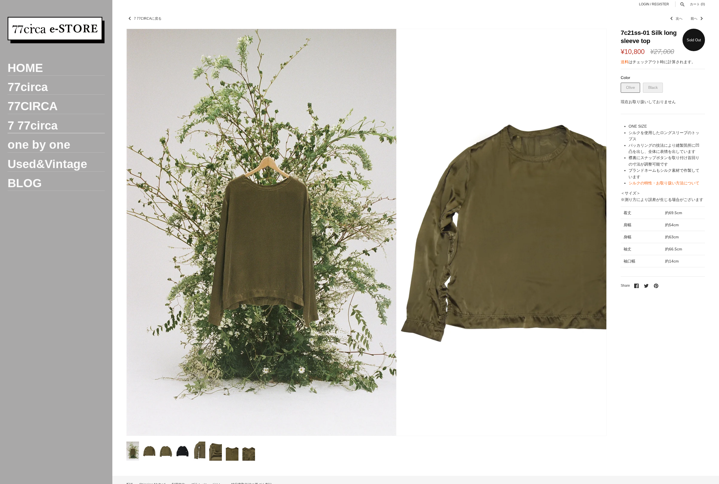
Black (653, 87)
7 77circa (33, 125)
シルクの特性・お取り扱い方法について (664, 183)
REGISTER (660, 4)
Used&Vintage (47, 164)
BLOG (25, 183)
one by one (39, 144)
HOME (25, 67)
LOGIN (644, 4)
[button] (594, 232)
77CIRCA (33, 106)
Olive (630, 87)
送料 (625, 62)
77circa (28, 87)
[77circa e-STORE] (56, 30)
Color (625, 77)
